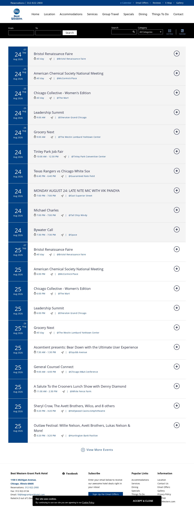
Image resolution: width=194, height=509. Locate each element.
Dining (143, 14)
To (36, 28)
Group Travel (110, 14)
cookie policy (88, 502)
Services (92, 14)
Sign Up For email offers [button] (106, 494)
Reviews (157, 2)
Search (114, 27)
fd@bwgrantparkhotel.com (31, 494)
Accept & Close (143, 501)
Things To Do (160, 14)
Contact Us (162, 483)
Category (142, 27)
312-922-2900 (35, 3)
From (10, 28)
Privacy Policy (164, 494)
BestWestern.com (166, 501)
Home (35, 14)
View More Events (100, 450)
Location (49, 14)
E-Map (168, 2)
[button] (134, 31)
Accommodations (71, 14)
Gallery (179, 2)
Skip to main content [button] (12, 2)
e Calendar (125, 2)
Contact (178, 14)
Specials (129, 14)
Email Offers (142, 2)
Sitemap (161, 497)
